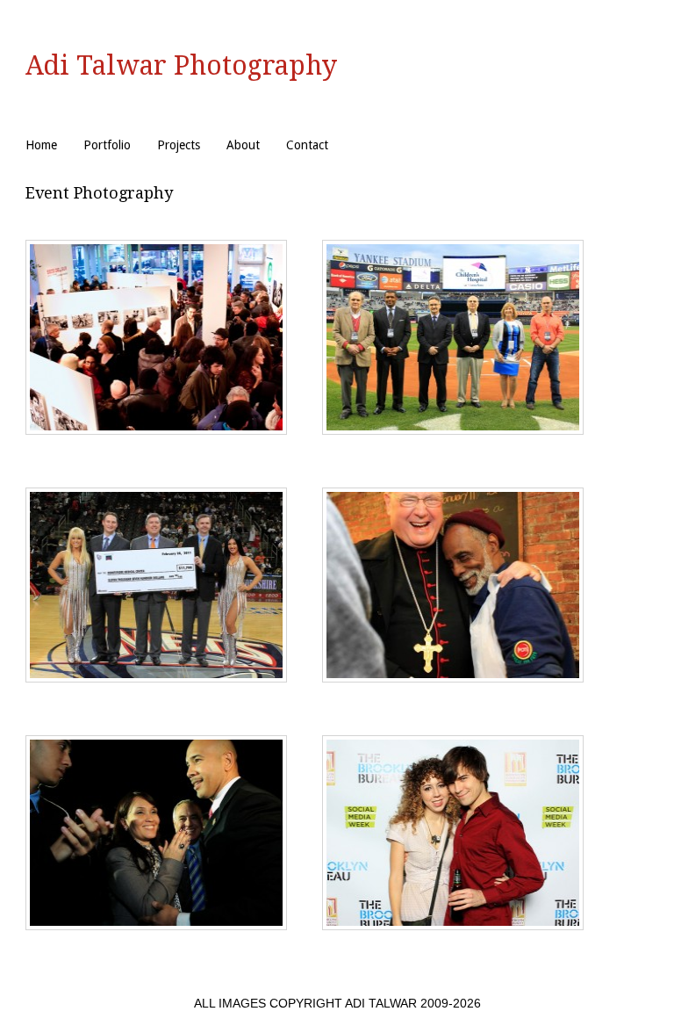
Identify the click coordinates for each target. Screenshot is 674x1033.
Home (41, 145)
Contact (307, 145)
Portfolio (107, 145)
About (243, 145)
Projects (178, 145)
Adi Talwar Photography (181, 65)
